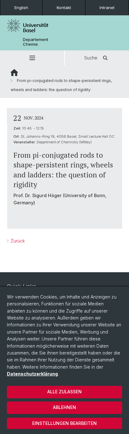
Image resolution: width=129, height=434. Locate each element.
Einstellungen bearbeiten (64, 423)
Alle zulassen (64, 391)
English (21, 7)
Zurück (17, 240)
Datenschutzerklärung (32, 373)
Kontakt (64, 7)
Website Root (14, 72)
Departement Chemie (35, 42)
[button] (32, 57)
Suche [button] (90, 57)
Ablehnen (64, 407)
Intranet (107, 7)
